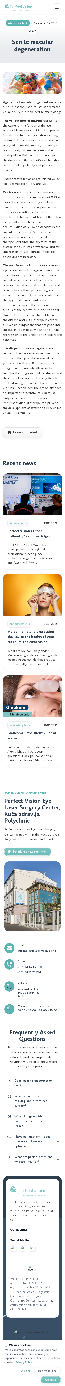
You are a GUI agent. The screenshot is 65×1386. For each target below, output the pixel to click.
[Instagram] (23, 1248)
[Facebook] (13, 1248)
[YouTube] (32, 1248)
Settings (26, 1370)
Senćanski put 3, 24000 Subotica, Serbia (28, 992)
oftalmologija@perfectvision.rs (37, 951)
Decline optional (47, 1370)
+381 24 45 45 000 (29, 967)
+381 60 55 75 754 (29, 972)
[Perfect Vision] (18, 7)
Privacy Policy (24, 1362)
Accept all (51, 1379)
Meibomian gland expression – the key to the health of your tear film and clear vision (32, 636)
